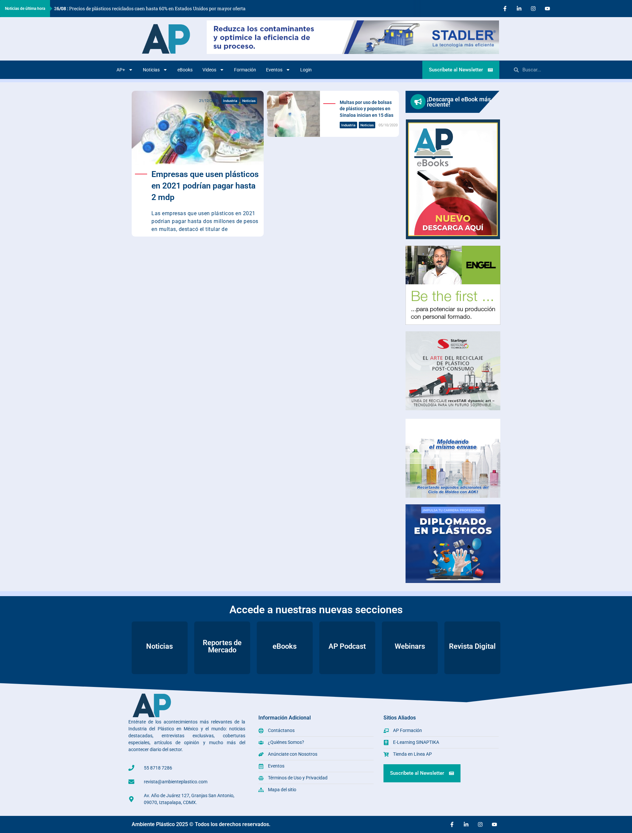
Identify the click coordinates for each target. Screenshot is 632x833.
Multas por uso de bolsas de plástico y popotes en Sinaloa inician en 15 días (366, 109)
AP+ (121, 69)
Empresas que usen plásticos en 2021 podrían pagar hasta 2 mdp (205, 185)
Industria (230, 101)
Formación (245, 69)
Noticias (151, 69)
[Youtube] (547, 8)
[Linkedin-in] (519, 8)
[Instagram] (533, 8)
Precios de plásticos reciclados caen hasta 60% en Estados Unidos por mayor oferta (150, 8)
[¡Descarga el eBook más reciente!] (418, 101)
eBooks (185, 69)
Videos (209, 69)
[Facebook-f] (505, 8)
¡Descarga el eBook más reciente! (459, 102)
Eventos (274, 69)
